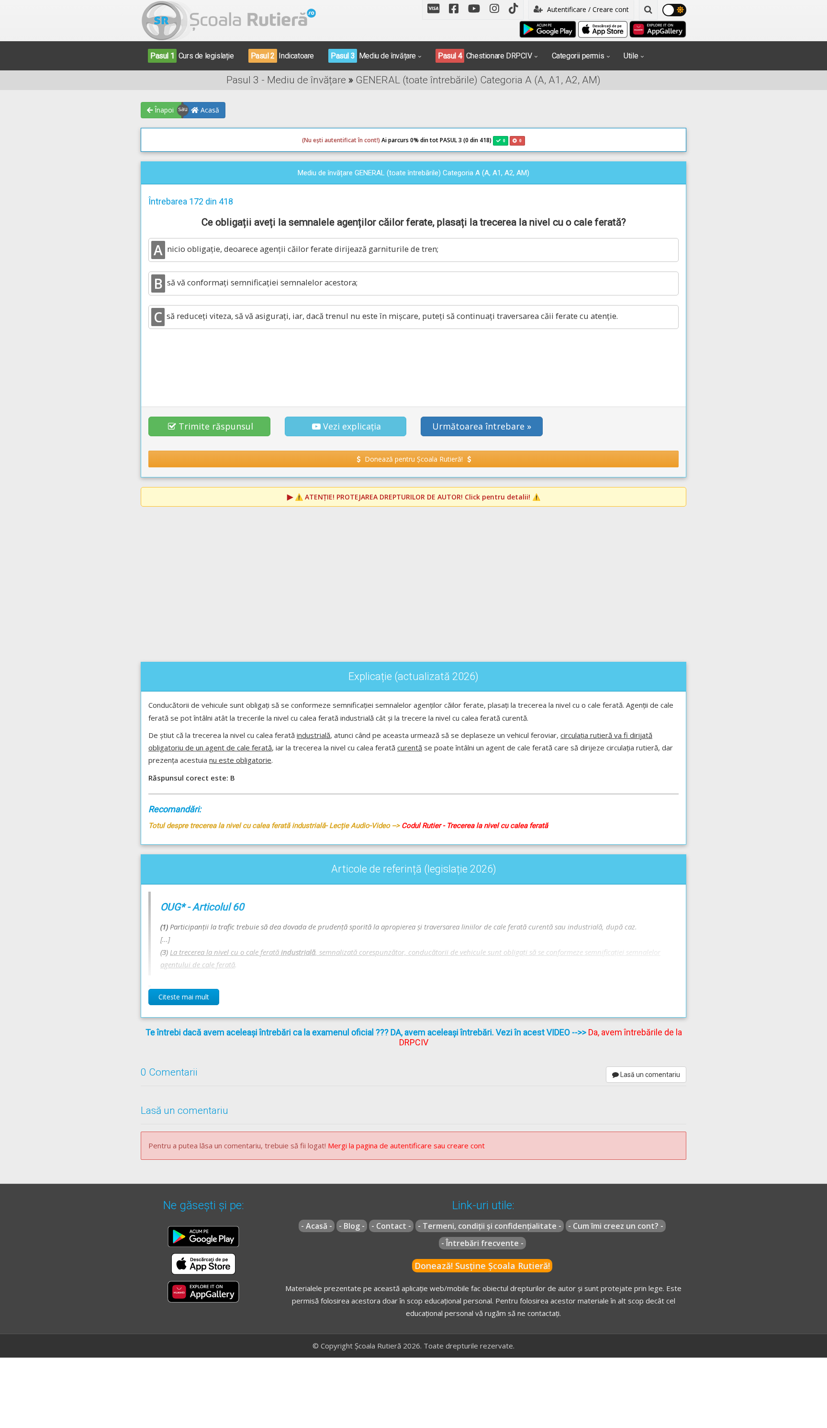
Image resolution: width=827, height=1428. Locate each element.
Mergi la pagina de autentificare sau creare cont (406, 1145)
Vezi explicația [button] (352, 426)
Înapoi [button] (163, 109)
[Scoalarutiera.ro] (229, 19)
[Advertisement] (413, 362)
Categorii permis (578, 55)
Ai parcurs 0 (358, 140)
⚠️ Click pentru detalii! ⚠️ (417, 496)
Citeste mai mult (183, 996)
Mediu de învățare (373, 55)
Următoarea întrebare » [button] (481, 426)
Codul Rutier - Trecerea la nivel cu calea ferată (475, 825)
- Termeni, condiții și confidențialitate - (489, 1226)
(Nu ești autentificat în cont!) (341, 140)
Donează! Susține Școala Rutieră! (482, 1265)
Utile (631, 55)
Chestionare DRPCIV (485, 55)
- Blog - (352, 1226)
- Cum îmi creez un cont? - (615, 1226)
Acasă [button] (209, 109)
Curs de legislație (192, 55)
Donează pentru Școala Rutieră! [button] (414, 459)
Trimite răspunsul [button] (216, 426)
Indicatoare (282, 55)
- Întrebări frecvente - (482, 1243)
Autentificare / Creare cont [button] (587, 9)
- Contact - (391, 1226)
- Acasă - (316, 1226)
